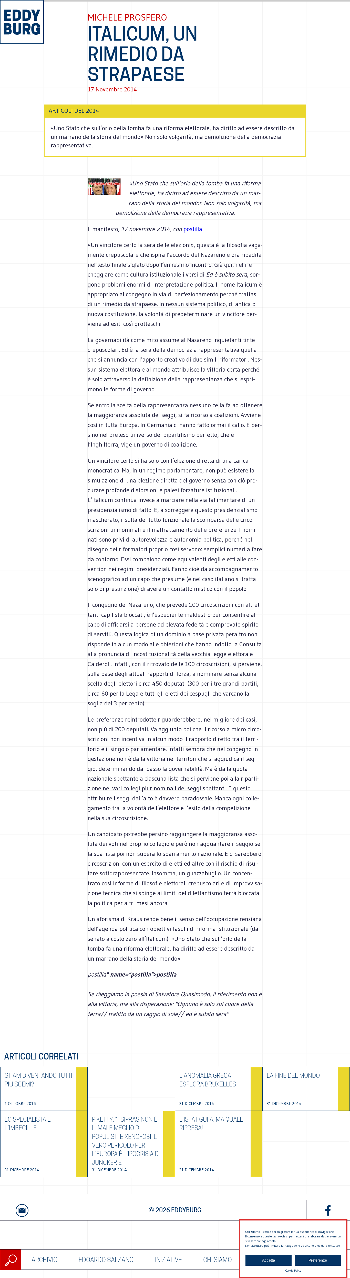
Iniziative (168, 1260)
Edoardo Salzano (106, 1260)
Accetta (268, 1260)
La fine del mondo (293, 1075)
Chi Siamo (217, 1260)
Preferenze (317, 1260)
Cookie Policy (293, 1270)
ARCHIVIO (44, 1260)
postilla (192, 229)
